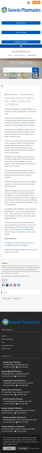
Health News (11, 75)
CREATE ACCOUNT (21, 42)
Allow (9, 448)
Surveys (4, 336)
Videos (23, 75)
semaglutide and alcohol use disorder (17, 245)
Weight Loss (17, 298)
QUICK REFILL (21, 23)
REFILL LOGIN (21, 32)
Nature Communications (26, 125)
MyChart (36, 2)
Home (10, 55)
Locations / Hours (7, 345)
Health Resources (19, 55)
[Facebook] (28, 2)
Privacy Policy (6, 348)
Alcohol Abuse (7, 298)
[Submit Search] (35, 70)
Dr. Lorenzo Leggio (23, 227)
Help (3, 342)
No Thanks (23, 448)
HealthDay (15, 276)
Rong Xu (28, 145)
